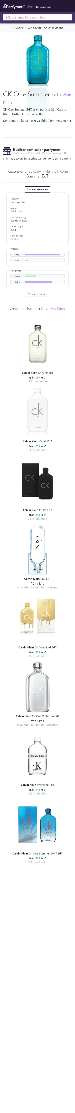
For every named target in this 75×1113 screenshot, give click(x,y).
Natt (17, 260)
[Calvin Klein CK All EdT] (37, 412)
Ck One (14, 239)
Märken (19, 27)
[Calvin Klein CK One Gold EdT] (37, 618)
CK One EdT (37, 372)
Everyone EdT (37, 785)
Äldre (17, 282)
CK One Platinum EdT (37, 716)
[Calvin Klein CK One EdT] (37, 344)
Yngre (17, 276)
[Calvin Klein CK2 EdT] (37, 550)
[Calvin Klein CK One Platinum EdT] (37, 687)
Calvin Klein (34, 27)
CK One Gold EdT (37, 647)
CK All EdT (37, 441)
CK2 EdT (37, 579)
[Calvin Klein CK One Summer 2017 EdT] (37, 824)
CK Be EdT (37, 510)
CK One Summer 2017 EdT (37, 853)
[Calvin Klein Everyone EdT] (37, 756)
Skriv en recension (37, 189)
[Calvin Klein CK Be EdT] (37, 481)
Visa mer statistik (37, 294)
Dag (17, 255)
